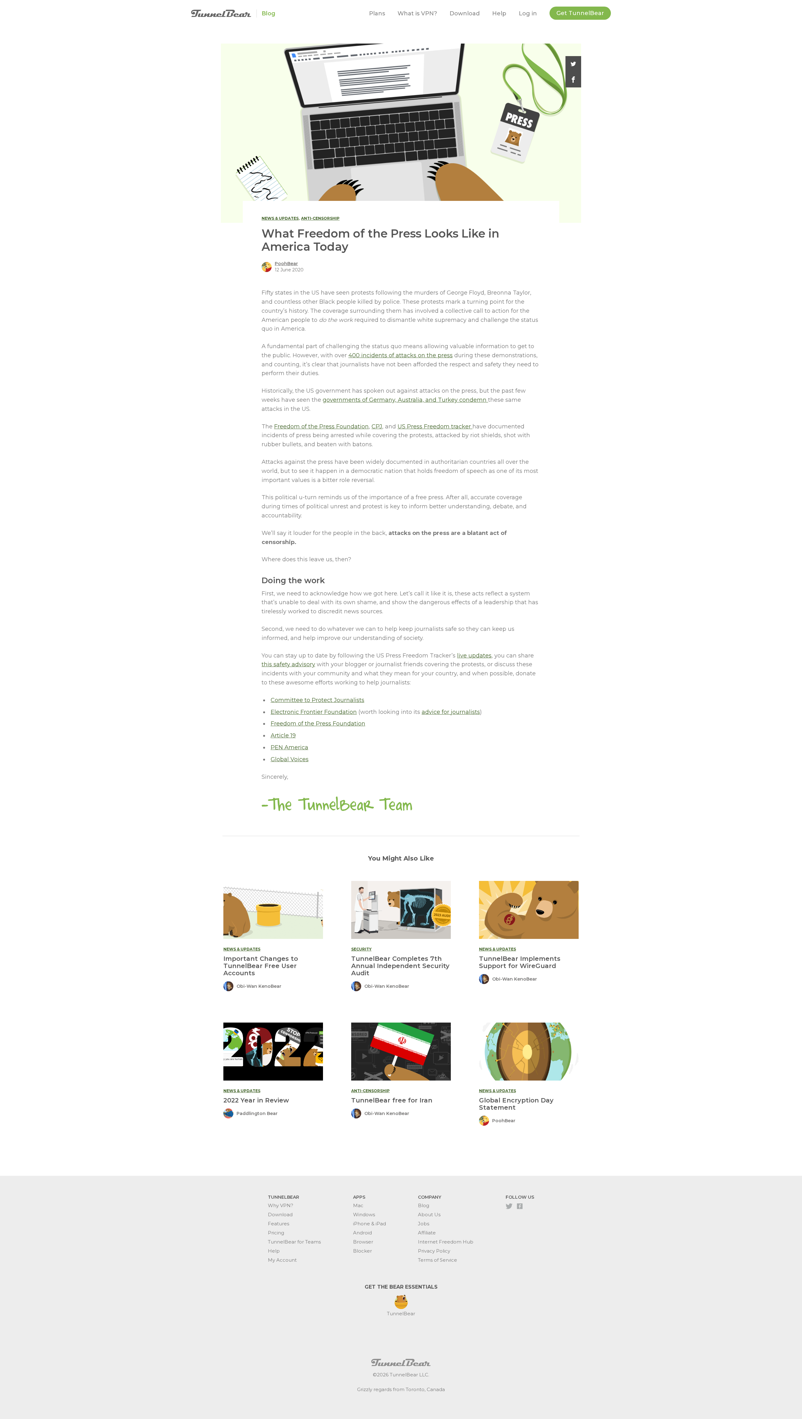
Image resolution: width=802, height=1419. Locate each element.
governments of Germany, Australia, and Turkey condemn (405, 399)
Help (499, 13)
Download (465, 13)
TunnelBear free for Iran (391, 1100)
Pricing (276, 1233)
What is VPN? (417, 13)
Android (362, 1233)
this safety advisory (288, 664)
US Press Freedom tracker (435, 426)
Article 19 (283, 735)
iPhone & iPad (369, 1224)
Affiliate (427, 1233)
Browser (363, 1242)
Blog (268, 13)
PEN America (289, 747)
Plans (377, 13)
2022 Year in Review (256, 1100)
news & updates (280, 218)
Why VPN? (280, 1205)
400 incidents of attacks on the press (400, 355)
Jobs (423, 1224)
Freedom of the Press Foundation (321, 426)
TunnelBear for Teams (294, 1242)
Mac (358, 1205)
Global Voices (290, 759)
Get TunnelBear (580, 13)
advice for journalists (451, 712)
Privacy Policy (434, 1251)
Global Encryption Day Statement (516, 1104)
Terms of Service (437, 1260)
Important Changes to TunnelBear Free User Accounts (260, 966)
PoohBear (286, 263)
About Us (429, 1214)
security (361, 949)
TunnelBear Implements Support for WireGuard (519, 962)
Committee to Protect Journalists (317, 700)
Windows (364, 1214)
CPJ (377, 426)
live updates (474, 655)
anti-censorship (320, 218)
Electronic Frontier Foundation (314, 712)
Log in (528, 13)
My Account (282, 1260)
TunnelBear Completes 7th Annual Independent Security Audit (400, 966)
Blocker (362, 1251)
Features (278, 1224)
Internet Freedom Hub (445, 1242)
